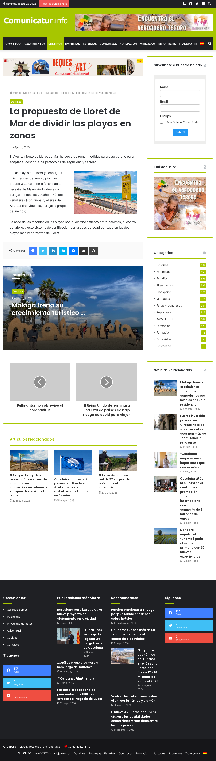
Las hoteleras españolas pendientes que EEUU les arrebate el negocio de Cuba (79, 694)
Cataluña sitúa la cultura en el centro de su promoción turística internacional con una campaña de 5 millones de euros (192, 498)
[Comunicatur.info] (36, 20)
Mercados (147, 43)
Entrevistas (163, 339)
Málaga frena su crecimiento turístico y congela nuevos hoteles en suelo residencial (192, 393)
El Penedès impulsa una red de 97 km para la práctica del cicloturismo (117, 481)
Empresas (72, 43)
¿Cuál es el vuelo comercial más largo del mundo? (78, 665)
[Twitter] (43, 251)
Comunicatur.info (79, 746)
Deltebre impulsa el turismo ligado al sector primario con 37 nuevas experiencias (192, 543)
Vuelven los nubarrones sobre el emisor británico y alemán (134, 698)
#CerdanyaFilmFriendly (75, 678)
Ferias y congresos (169, 305)
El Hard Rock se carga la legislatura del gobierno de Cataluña (93, 639)
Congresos (108, 43)
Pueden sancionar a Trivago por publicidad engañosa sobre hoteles (133, 614)
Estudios (90, 43)
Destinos (55, 43)
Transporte (188, 43)
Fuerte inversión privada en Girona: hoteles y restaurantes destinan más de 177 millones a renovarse (193, 429)
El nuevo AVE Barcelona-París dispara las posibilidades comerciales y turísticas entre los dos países (134, 718)
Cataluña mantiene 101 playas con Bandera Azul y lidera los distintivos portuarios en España (71, 487)
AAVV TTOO (13, 43)
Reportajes (167, 43)
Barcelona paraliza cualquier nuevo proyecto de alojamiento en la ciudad (79, 614)
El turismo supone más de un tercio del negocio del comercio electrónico (133, 634)
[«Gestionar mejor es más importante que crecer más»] (165, 460)
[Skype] (63, 251)
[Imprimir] (93, 251)
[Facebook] (33, 251)
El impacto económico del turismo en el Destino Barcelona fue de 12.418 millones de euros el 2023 (148, 665)
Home (16, 92)
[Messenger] (73, 251)
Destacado (163, 346)
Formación (128, 43)
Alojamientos (34, 43)
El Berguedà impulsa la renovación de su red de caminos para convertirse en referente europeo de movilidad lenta (28, 485)
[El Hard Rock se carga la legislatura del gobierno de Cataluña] (68, 636)
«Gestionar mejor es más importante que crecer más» (192, 460)
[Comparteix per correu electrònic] (83, 251)
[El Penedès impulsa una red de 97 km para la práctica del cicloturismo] (118, 460)
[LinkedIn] (53, 251)
